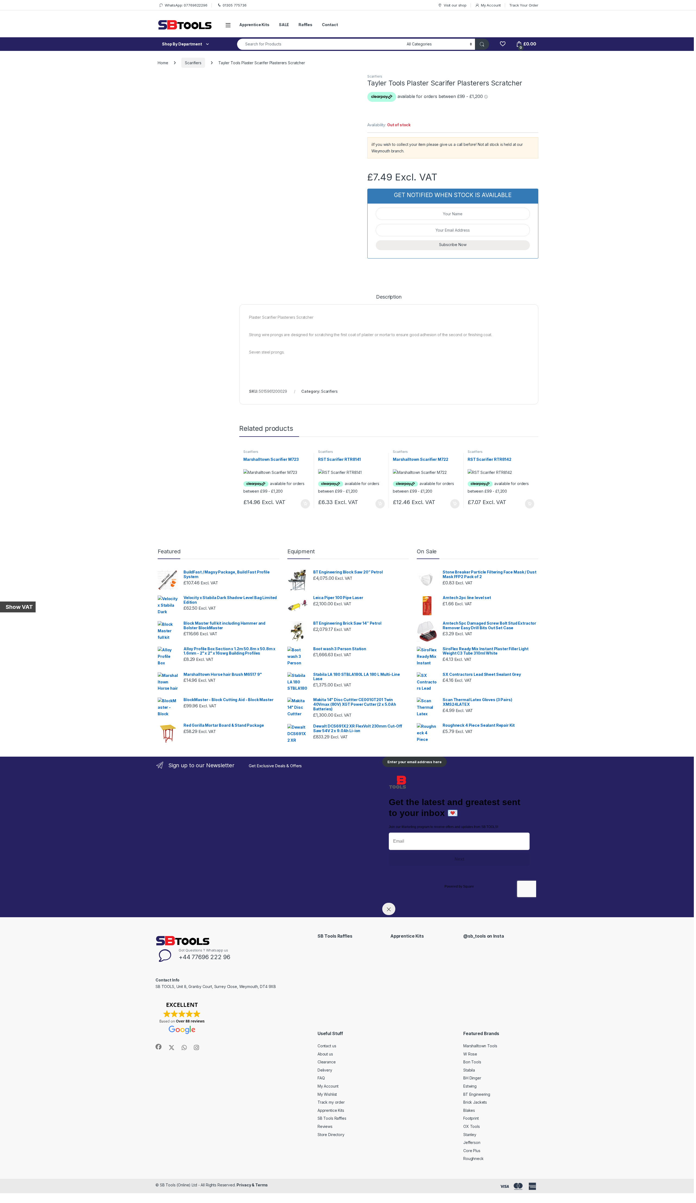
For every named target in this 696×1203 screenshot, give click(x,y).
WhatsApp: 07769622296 (186, 5)
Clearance (327, 1062)
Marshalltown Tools (480, 1046)
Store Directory (331, 1134)
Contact (330, 24)
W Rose (470, 1054)
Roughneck (473, 1158)
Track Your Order (523, 5)
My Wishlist (327, 1094)
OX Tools (471, 1126)
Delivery (325, 1070)
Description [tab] (388, 297)
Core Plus (471, 1150)
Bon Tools (472, 1062)
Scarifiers (193, 62)
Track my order (331, 1102)
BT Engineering (476, 1094)
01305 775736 (234, 5)
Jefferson (471, 1142)
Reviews (325, 1126)
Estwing (470, 1086)
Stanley (469, 1134)
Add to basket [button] (304, 503)
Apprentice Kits (254, 24)
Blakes (469, 1110)
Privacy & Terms (252, 1185)
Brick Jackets (475, 1102)
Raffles (305, 24)
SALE (284, 24)
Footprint (471, 1118)
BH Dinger (472, 1078)
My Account (491, 5)
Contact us (327, 1046)
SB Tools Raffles (332, 1118)
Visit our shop (455, 5)
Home (163, 62)
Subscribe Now (453, 244)
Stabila (469, 1070)
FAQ (321, 1078)
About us (325, 1054)
